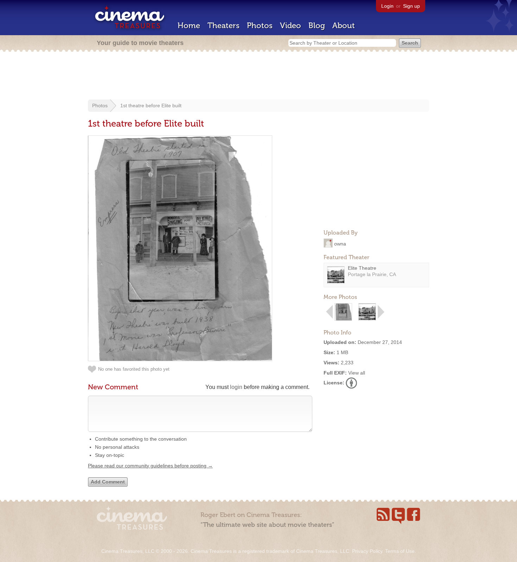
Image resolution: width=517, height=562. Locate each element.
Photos (260, 25)
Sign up (411, 6)
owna (340, 243)
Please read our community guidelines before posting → (150, 465)
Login (387, 6)
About (343, 25)
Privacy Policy (367, 551)
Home (189, 25)
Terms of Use (400, 551)
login (236, 387)
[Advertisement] (258, 76)
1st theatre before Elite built (150, 105)
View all (356, 373)
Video (290, 25)
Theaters (224, 25)
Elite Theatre (362, 268)
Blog (316, 25)
